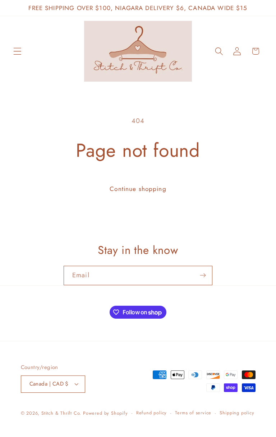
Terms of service (193, 412)
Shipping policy (237, 412)
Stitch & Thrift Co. (61, 413)
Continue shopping (138, 189)
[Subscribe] (203, 275)
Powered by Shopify (105, 413)
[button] (17, 51)
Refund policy (151, 412)
